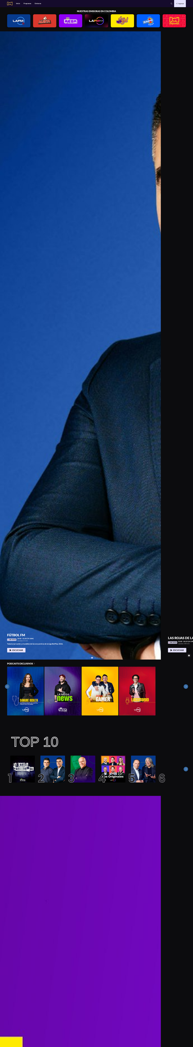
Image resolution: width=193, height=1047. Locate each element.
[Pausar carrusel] (189, 655)
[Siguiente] (186, 769)
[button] (171, 3)
